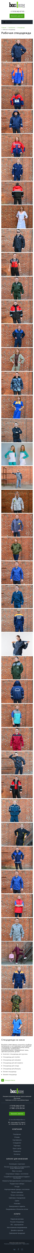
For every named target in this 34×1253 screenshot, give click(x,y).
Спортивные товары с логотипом (17, 1173)
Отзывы (17, 1137)
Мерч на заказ (17, 1171)
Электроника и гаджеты (17, 1206)
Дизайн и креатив (17, 1230)
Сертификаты (17, 1140)
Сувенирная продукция (17, 1233)
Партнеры (17, 1145)
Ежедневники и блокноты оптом (17, 1209)
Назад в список (10, 1080)
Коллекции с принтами (17, 1164)
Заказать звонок (17, 1114)
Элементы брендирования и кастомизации (17, 1181)
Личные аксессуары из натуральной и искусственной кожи (17, 1167)
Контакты (17, 1154)
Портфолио (17, 1134)
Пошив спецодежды (17, 1222)
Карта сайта (26, 1244)
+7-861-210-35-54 (17, 1108)
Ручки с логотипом (17, 1195)
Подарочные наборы (17, 1183)
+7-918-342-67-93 (17, 11)
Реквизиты (17, 1151)
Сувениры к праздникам (17, 1198)
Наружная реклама (17, 1219)
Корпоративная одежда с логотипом (17, 1189)
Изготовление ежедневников (17, 1227)
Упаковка (17, 1203)
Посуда (17, 1186)
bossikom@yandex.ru (18, 1120)
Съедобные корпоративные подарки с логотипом (17, 1177)
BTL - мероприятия (17, 1224)
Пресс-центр (17, 1148)
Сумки (17, 1200)
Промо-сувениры (17, 1192)
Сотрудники (17, 1142)
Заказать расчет (17, 16)
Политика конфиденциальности (13, 1244)
